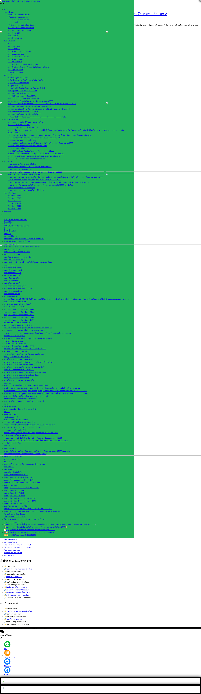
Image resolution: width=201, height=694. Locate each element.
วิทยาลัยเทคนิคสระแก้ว (12, 550)
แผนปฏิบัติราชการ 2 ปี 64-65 (14, 496)
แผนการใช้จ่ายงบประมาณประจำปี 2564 (19, 480)
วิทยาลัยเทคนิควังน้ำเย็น (13, 553)
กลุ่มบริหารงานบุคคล (14, 577)
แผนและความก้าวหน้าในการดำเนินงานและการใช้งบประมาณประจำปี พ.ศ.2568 (33, 511)
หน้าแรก (7, 9)
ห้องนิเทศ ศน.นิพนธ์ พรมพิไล (16, 587)
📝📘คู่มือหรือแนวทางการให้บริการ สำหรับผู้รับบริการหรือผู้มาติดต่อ (29, 530)
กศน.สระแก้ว (9, 555)
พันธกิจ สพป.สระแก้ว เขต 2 (18, 17)
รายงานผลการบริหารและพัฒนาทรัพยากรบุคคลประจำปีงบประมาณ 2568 (35, 172)
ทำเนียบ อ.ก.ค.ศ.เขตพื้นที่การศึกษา (21, 25)
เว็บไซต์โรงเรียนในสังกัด (13, 472)
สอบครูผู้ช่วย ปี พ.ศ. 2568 (13, 456)
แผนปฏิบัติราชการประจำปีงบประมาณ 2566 (20, 501)
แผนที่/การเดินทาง (10, 485)
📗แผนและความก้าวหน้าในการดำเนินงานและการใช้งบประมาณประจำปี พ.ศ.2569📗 (35, 527)
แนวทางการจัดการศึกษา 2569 (19, 30)
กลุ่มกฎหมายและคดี (11, 244)
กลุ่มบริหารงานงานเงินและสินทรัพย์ (19, 569)
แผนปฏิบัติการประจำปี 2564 (14, 490)
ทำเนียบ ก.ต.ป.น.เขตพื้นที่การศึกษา (21, 28)
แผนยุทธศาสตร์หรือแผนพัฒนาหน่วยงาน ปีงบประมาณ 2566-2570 (28, 509)
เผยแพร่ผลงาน (9, 469)
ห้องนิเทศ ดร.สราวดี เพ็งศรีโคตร (18, 592)
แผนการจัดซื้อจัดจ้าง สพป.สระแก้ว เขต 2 (19, 477)
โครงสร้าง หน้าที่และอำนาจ (18, 20)
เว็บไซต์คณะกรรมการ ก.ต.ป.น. (17, 595)
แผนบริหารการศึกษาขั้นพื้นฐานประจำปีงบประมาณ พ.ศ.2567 (30, 101)
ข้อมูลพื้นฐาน (9, 12)
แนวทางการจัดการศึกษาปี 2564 (16, 475)
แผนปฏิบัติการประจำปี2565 (14, 493)
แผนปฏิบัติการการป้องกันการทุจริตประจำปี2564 (21, 488)
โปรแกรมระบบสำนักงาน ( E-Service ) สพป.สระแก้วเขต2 (25, 519)
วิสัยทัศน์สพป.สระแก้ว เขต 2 (18, 15)
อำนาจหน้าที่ (13, 22)
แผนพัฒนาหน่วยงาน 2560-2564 (16, 506)
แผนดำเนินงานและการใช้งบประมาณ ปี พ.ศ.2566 (22, 482)
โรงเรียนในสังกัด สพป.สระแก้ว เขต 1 (17, 545)
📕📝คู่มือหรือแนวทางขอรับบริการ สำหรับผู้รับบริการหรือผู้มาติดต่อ (29, 532)
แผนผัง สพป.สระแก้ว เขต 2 (14, 503)
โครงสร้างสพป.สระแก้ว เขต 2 (15, 517)
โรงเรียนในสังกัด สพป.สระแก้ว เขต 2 (17, 547)
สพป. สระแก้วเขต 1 (11, 540)
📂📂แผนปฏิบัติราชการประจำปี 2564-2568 (20, 535)
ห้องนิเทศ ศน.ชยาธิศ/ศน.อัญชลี (17, 590)
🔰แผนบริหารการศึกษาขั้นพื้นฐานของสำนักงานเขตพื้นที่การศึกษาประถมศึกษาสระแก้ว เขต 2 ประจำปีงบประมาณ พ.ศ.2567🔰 (50, 524)
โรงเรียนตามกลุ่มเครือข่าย (14, 522)
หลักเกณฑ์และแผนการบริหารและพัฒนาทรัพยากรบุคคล (24, 464)
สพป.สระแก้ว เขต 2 (11, 542)
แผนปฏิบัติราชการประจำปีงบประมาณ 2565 (20, 498)
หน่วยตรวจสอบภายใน (12, 459)
